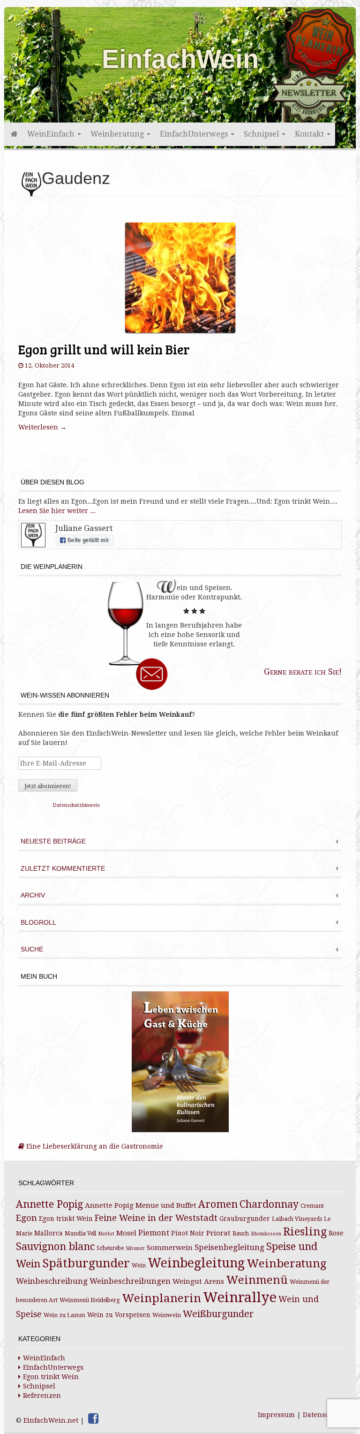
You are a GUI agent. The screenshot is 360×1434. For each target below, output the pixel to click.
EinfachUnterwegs (195, 134)
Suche (32, 949)
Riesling (305, 1231)
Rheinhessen (266, 1234)
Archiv (33, 895)
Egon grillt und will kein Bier (104, 349)
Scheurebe (110, 1248)
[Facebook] (93, 1418)
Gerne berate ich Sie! (303, 671)
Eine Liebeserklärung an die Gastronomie (93, 1146)
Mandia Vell (80, 1233)
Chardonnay (269, 1204)
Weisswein (166, 1315)
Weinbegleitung (196, 1263)
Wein (139, 1265)
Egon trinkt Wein (66, 1218)
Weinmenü (257, 1280)
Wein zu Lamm (64, 1315)
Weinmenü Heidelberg (90, 1300)
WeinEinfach (51, 134)
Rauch (240, 1233)
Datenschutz (323, 1415)
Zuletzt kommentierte (63, 868)
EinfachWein (180, 59)
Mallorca (48, 1233)
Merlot (106, 1234)
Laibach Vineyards (297, 1219)
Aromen (218, 1204)
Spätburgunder (86, 1263)
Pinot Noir (187, 1233)
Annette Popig (49, 1204)
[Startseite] (13, 134)
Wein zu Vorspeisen (118, 1315)
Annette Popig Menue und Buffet (140, 1205)
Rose (336, 1233)
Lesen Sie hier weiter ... (57, 510)
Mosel (126, 1233)
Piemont (153, 1232)
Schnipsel (262, 134)
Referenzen (42, 1395)
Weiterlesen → (42, 427)
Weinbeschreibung (52, 1281)
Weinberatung (118, 134)
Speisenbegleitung (229, 1247)
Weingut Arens (198, 1281)
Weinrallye (240, 1297)
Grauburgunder (244, 1218)
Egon (26, 1218)
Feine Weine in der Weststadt (156, 1218)
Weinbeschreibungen (130, 1281)
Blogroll (38, 922)
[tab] (180, 842)
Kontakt (310, 134)
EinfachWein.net (50, 1420)
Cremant (312, 1206)
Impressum (276, 1415)
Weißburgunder (218, 1314)
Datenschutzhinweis (76, 805)
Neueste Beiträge (53, 841)
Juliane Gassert (83, 528)
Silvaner (135, 1248)
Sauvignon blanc (55, 1246)
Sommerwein (170, 1247)
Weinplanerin (161, 1298)
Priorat (218, 1233)
